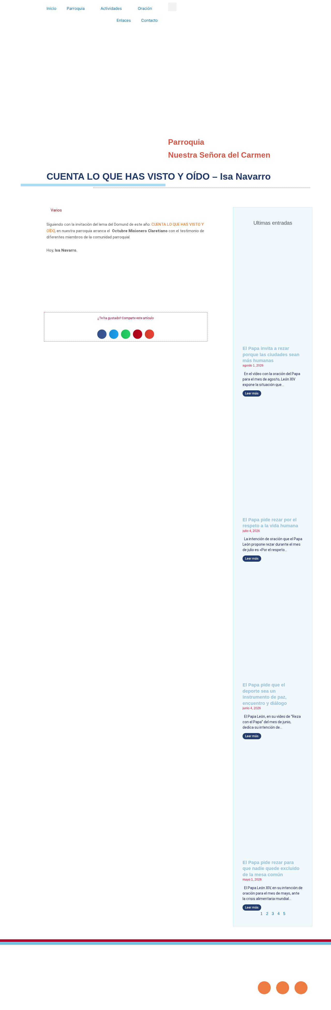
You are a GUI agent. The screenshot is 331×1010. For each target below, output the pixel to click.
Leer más (252, 393)
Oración (145, 8)
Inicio (51, 8)
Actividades (111, 8)
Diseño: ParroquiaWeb (292, 1003)
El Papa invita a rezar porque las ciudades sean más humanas (271, 354)
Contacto (149, 20)
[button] (172, 7)
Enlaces (124, 20)
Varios (56, 210)
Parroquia (76, 8)
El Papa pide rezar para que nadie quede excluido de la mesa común (271, 868)
